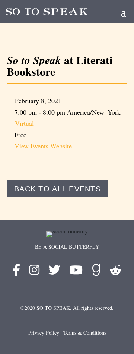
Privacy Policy (43, 332)
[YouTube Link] (76, 272)
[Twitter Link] (54, 272)
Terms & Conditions (84, 332)
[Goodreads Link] (96, 272)
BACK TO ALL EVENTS (57, 189)
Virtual (24, 123)
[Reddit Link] (115, 272)
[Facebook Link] (16, 272)
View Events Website (43, 145)
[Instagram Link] (34, 272)
